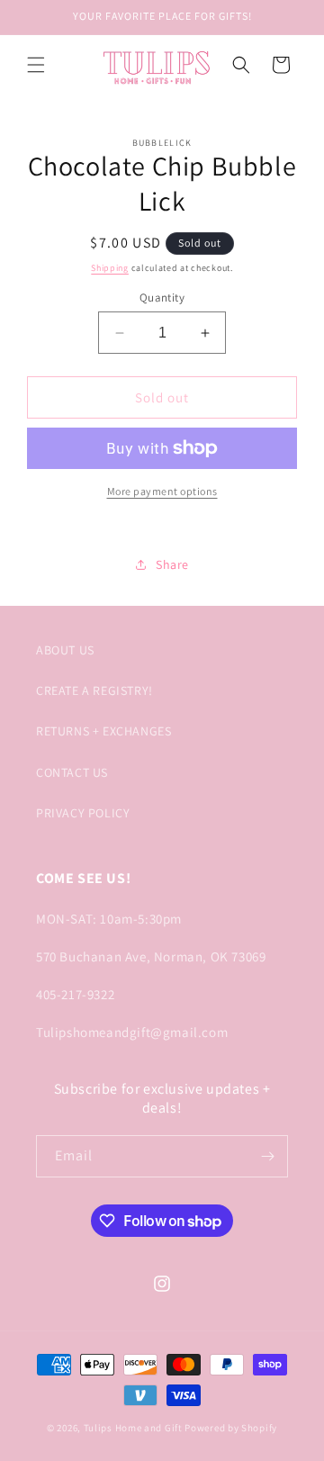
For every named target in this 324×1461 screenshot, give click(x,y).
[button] (36, 65)
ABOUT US (65, 650)
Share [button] (172, 564)
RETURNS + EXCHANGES (103, 731)
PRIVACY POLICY (83, 813)
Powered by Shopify (230, 1427)
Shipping (110, 268)
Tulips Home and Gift (133, 1427)
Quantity (162, 297)
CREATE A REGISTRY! (94, 690)
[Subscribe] (267, 1156)
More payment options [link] (162, 491)
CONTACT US (72, 772)
